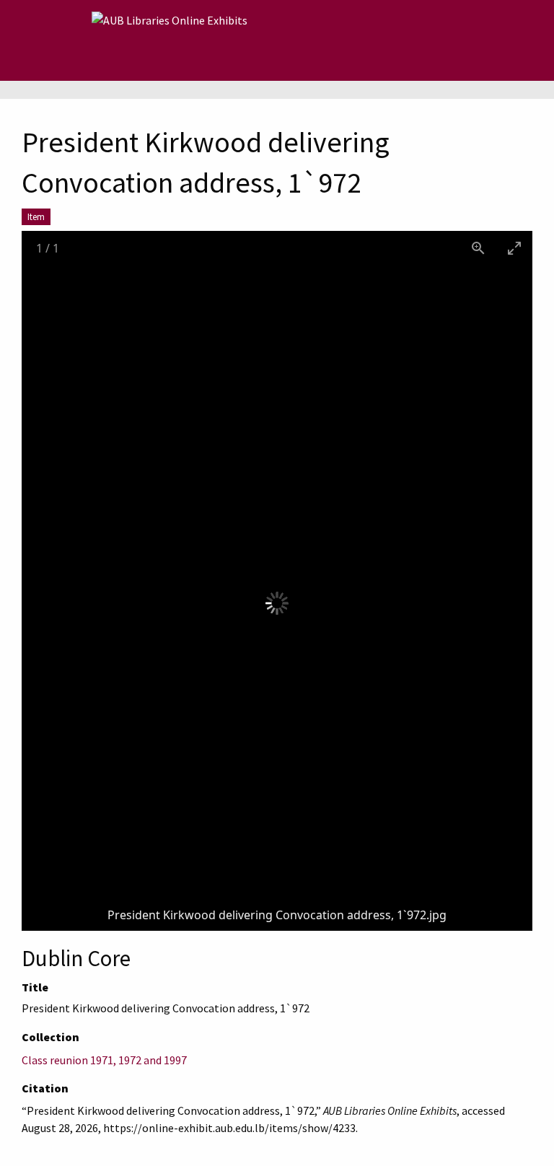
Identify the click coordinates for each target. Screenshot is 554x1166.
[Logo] (169, 40)
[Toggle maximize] (514, 248)
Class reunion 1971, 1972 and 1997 (104, 1060)
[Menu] (69, 40)
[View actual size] (478, 248)
